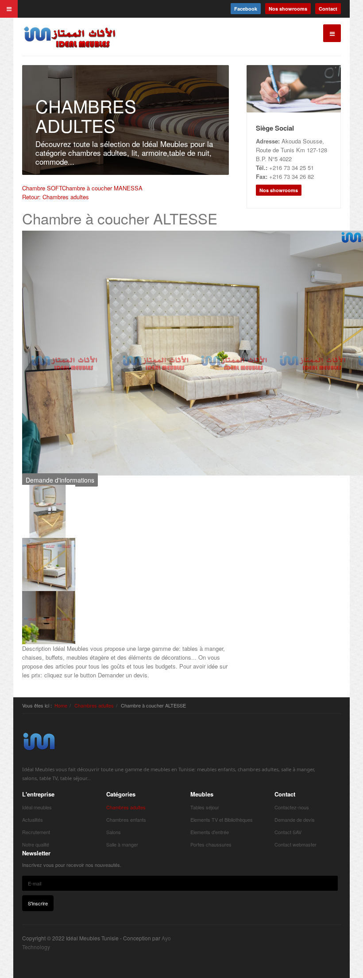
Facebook (245, 8)
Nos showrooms (288, 8)
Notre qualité (35, 844)
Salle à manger (122, 844)
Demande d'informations (60, 479)
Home (60, 705)
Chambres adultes (94, 705)
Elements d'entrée (209, 831)
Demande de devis (294, 819)
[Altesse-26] (48, 564)
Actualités (32, 819)
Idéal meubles (37, 807)
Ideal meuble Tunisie (39, 741)
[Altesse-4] (48, 617)
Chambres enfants (126, 819)
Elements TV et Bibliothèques (221, 819)
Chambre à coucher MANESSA (102, 188)
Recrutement (36, 831)
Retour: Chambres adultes (55, 197)
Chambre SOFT (42, 188)
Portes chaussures (211, 844)
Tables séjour (204, 807)
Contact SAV (287, 831)
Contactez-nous (291, 807)
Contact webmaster (295, 844)
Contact (328, 8)
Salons (113, 831)
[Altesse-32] (48, 510)
